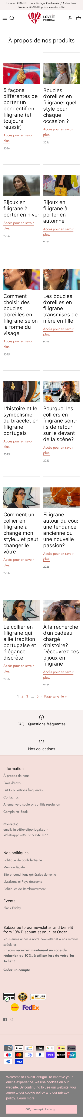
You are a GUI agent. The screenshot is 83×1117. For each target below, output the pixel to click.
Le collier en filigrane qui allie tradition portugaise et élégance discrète (19, 642)
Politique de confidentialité (22, 860)
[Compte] (69, 18)
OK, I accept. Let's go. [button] (41, 1109)
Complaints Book (15, 811)
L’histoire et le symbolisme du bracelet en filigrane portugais (21, 420)
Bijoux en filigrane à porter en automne (55, 211)
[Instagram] (11, 1019)
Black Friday (12, 907)
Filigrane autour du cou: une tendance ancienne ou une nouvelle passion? (60, 530)
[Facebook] (5, 1019)
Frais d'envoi (12, 782)
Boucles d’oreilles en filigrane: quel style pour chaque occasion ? (59, 105)
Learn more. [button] (26, 1098)
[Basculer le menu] (4, 18)
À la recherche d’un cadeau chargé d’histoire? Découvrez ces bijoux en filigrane (61, 645)
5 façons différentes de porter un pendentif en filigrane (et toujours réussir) (20, 108)
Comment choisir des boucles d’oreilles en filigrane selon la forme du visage (20, 314)
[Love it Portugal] (41, 18)
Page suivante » (55, 696)
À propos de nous (16, 775)
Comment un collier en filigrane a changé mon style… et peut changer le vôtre (20, 533)
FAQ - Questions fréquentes (23, 790)
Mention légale (14, 867)
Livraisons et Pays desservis (22, 881)
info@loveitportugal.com (30, 829)
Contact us (11, 797)
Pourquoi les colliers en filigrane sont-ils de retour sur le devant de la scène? (60, 423)
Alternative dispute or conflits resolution (31, 804)
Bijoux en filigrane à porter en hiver (21, 208)
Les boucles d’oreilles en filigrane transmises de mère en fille (60, 308)
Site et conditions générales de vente (29, 874)
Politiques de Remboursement (24, 888)
